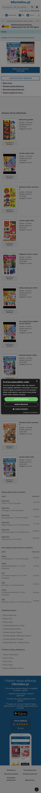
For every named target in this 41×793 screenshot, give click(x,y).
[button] (20, 409)
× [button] (37, 381)
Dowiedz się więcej (19, 395)
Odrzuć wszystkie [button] (21, 404)
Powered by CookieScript (30, 412)
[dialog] (20, 396)
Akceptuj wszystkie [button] (21, 399)
